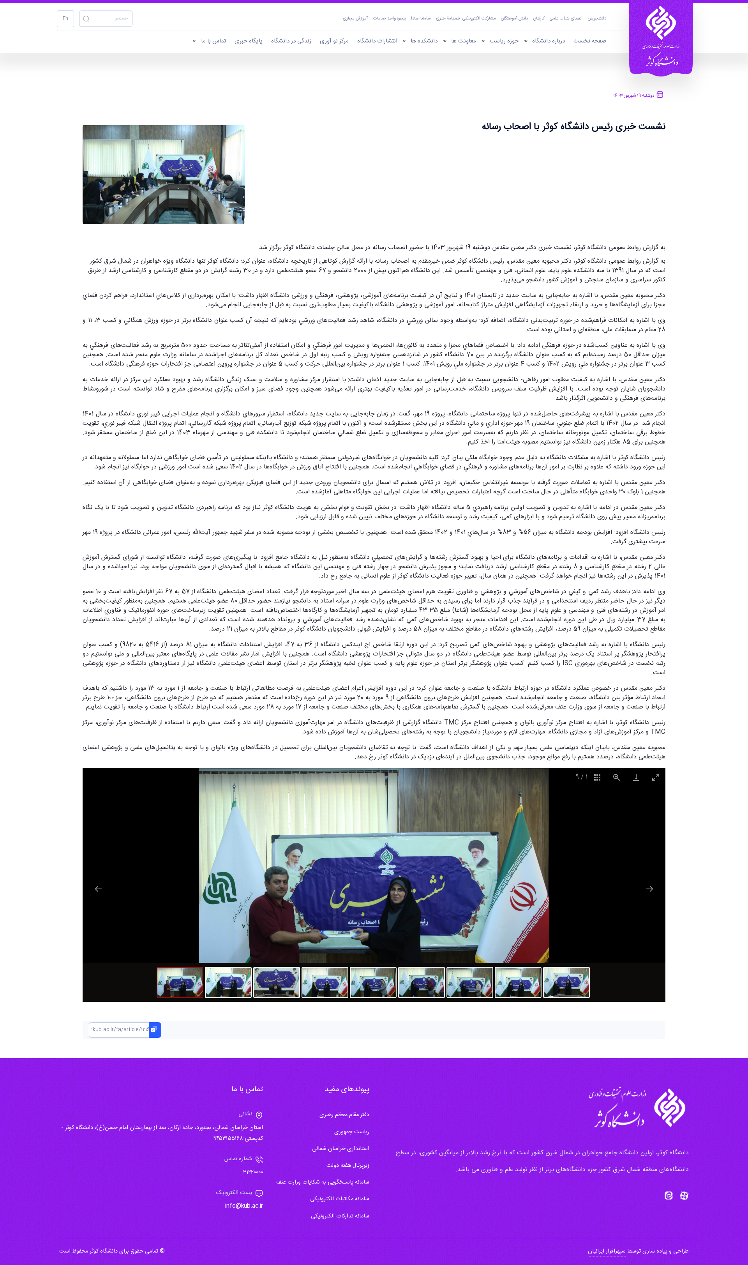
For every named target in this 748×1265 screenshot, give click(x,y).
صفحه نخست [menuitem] (589, 41)
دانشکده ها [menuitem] (424, 41)
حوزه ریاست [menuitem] (504, 41)
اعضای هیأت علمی (566, 19)
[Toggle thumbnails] (597, 777)
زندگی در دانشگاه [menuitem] (291, 41)
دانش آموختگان (514, 19)
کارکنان (539, 19)
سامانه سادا (420, 19)
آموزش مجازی (355, 19)
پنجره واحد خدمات (389, 19)
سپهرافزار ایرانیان (607, 1251)
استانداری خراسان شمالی (340, 1149)
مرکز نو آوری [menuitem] (334, 41)
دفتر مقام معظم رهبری (344, 1115)
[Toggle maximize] (655, 777)
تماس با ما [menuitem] (213, 41)
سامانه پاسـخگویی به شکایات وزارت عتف (322, 1182)
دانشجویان (597, 19)
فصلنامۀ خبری (448, 19)
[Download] (636, 777)
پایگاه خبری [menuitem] (249, 41)
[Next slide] (649, 888)
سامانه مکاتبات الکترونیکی (339, 1199)
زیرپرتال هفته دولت (347, 1165)
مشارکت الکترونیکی (479, 19)
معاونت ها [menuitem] (463, 41)
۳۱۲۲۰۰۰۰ (253, 1172)
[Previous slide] (98, 888)
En (65, 19)
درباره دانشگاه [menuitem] (548, 41)
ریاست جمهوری (351, 1132)
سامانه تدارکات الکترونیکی (340, 1216)
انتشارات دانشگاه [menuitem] (377, 41)
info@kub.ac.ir (244, 1206)
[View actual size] (616, 777)
